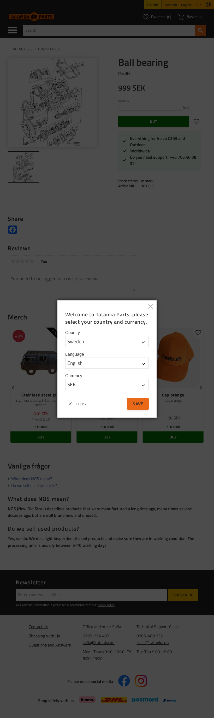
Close (82, 404)
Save (138, 404)
